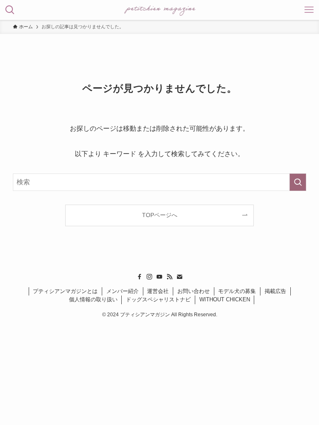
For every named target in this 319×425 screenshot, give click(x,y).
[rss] (169, 277)
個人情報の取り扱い (93, 299)
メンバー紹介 (122, 291)
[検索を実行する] (298, 182)
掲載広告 (275, 291)
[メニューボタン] (309, 10)
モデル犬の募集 (237, 291)
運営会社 (158, 291)
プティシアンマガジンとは (65, 291)
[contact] (179, 277)
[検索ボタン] (10, 10)
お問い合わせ (193, 291)
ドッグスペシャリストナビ (158, 299)
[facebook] (139, 277)
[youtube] (159, 277)
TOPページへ (159, 215)
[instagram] (149, 277)
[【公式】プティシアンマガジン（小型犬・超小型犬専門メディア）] (159, 10)
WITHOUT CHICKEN (224, 299)
